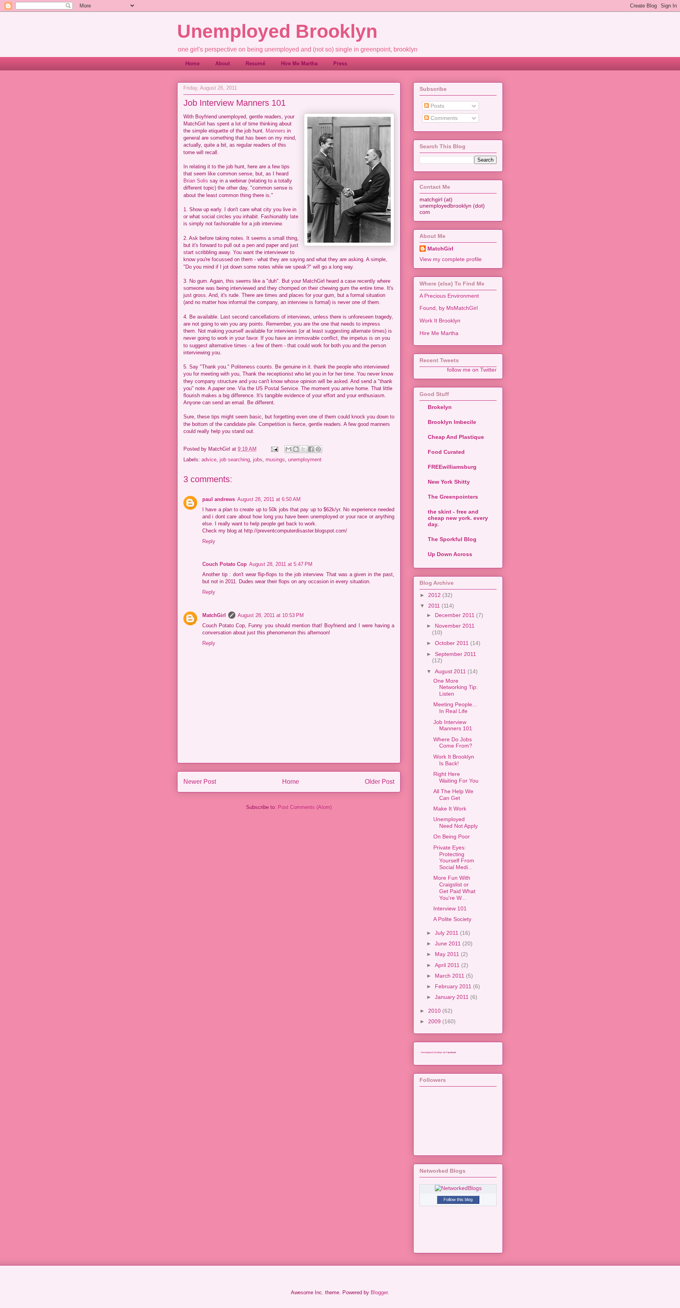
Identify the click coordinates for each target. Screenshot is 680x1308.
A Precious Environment (449, 296)
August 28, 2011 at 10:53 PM (271, 615)
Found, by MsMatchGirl (448, 308)
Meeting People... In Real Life (455, 707)
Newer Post (199, 781)
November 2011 (455, 626)
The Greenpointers (453, 497)
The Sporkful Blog (452, 539)
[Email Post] (274, 449)
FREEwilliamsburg (452, 467)
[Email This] (288, 449)
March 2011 (450, 976)
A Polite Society (452, 919)
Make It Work (449, 808)
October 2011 (452, 643)
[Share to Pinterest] (318, 449)
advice (208, 459)
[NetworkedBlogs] (458, 1188)
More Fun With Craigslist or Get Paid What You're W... (454, 888)
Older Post (379, 781)
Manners (275, 131)
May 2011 (448, 954)
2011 (435, 605)
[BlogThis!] (296, 449)
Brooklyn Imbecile (452, 422)
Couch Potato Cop (224, 564)
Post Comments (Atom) (305, 807)
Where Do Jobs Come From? (452, 742)
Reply (208, 541)
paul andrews (218, 499)
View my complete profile (450, 259)
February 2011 (454, 986)
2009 (435, 1021)
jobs (257, 459)
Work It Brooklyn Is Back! (453, 759)
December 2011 (455, 615)
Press (340, 63)
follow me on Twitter (472, 370)
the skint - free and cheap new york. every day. (458, 517)
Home (192, 63)
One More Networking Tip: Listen (455, 687)
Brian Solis (195, 181)
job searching (235, 459)
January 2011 (452, 997)
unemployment (305, 459)
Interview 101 (450, 908)
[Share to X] (303, 449)
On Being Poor (451, 836)
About (222, 63)
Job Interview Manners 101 (452, 725)
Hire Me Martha (299, 63)
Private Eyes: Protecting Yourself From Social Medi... (453, 857)
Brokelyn (440, 407)
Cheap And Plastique (456, 437)
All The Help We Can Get (453, 794)
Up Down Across (450, 554)
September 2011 (455, 654)
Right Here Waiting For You (456, 777)
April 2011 (448, 965)
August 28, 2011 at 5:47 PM (280, 564)
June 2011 (448, 943)
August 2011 (451, 671)
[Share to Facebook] (311, 449)
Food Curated (446, 452)
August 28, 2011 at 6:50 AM (269, 499)
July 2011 (447, 933)
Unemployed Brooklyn (277, 31)
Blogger (379, 1292)
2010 (435, 1011)
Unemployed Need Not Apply (455, 822)
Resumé (255, 63)
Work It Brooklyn (439, 320)
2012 (435, 595)
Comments (443, 118)
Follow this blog (458, 1199)
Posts (436, 106)
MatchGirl (214, 615)
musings (275, 459)
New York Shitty (449, 482)
